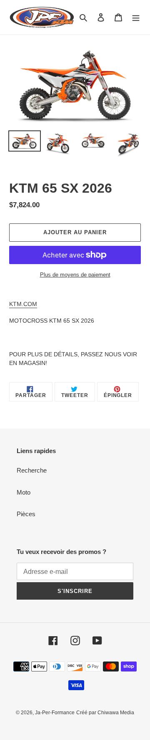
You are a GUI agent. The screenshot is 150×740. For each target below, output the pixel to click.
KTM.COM (23, 304)
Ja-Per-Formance (55, 712)
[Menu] (136, 17)
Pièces (26, 513)
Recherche (32, 470)
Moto (23, 492)
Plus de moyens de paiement (75, 275)
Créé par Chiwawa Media (105, 712)
